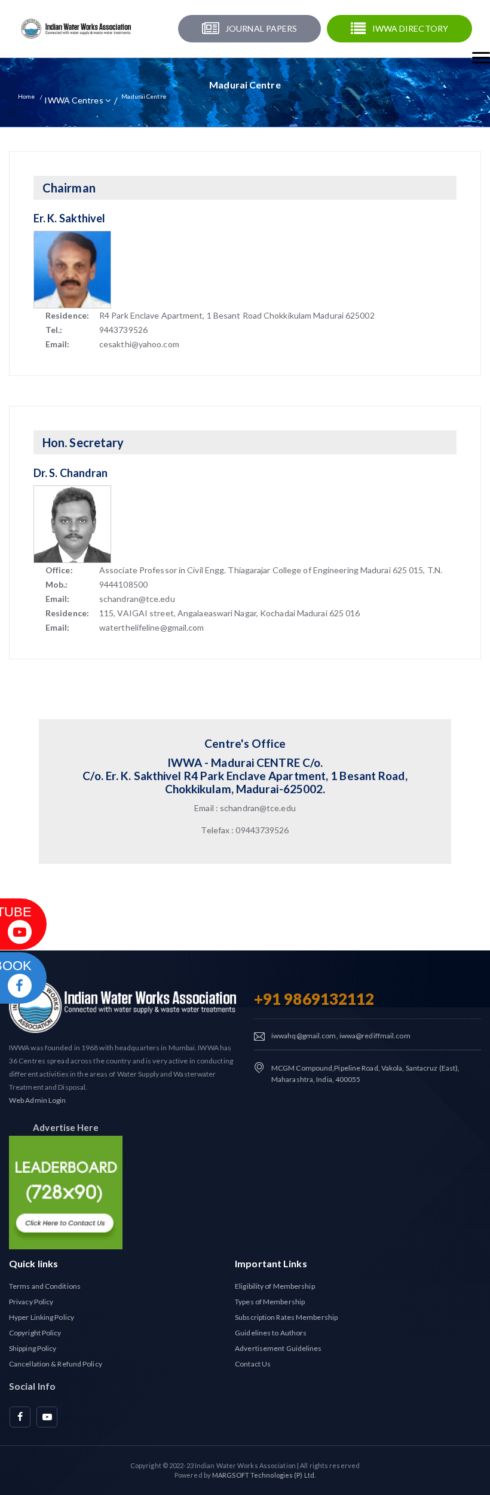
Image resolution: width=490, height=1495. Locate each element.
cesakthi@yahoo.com (139, 344)
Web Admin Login (37, 1100)
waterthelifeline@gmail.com (151, 627)
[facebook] (20, 1417)
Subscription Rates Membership (286, 1317)
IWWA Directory (410, 28)
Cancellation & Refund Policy (55, 1363)
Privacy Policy (31, 1301)
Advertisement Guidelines (278, 1348)
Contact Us (253, 1363)
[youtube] (46, 1417)
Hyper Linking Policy (41, 1317)
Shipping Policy (33, 1348)
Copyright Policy (35, 1332)
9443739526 (123, 330)
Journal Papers (261, 28)
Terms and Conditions (45, 1286)
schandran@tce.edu (137, 599)
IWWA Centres (74, 100)
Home (26, 96)
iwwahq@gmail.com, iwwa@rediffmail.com (341, 1035)
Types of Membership (270, 1301)
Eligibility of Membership (275, 1286)
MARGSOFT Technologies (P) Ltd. (264, 1475)
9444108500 (123, 584)
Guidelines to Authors (271, 1332)
